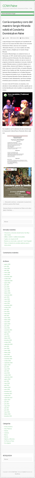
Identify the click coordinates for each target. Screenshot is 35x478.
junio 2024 (6, 297)
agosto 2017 (7, 399)
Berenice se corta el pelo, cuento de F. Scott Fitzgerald (17, 241)
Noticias (27, 38)
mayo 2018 (7, 383)
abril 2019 (6, 371)
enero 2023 (7, 321)
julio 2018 (6, 381)
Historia (6, 430)
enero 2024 (7, 303)
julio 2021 (6, 334)
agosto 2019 (7, 364)
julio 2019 (6, 366)
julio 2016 (6, 410)
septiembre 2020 (8, 344)
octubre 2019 (7, 360)
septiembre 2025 (8, 280)
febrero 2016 (7, 414)
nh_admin (6, 38)
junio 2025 (6, 287)
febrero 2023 (7, 319)
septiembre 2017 (8, 397)
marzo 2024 (7, 301)
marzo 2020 (7, 350)
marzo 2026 (7, 272)
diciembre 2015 (8, 416)
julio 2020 (6, 346)
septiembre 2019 (8, 362)
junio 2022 (6, 325)
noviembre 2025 (8, 276)
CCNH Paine (10, 5)
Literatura (6, 432)
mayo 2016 (7, 412)
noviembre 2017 (8, 393)
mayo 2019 (7, 369)
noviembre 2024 (8, 295)
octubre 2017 (7, 395)
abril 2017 (6, 408)
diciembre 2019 (8, 356)
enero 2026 (7, 274)
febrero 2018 (7, 387)
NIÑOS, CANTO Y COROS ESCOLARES (14, 237)
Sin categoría (7, 443)
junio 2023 (6, 311)
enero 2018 (7, 389)
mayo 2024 (7, 299)
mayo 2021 (7, 336)
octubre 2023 (7, 307)
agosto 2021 (7, 332)
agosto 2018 (7, 379)
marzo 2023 (7, 317)
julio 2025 (6, 284)
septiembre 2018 (8, 377)
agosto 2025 (7, 282)
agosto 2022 (7, 323)
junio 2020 (6, 348)
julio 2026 (6, 266)
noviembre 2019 (8, 358)
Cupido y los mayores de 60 (11, 239)
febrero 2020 (7, 352)
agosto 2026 (7, 264)
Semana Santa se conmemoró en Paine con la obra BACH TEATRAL (17, 209)
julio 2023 (6, 309)
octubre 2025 (7, 278)
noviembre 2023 (8, 305)
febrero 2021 (7, 338)
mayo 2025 (7, 289)
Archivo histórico (8, 426)
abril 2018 (6, 385)
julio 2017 (6, 401)
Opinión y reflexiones (9, 439)
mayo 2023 (7, 313)
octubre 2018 (7, 375)
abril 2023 (6, 315)
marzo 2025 (7, 291)
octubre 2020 (7, 342)
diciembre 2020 (8, 340)
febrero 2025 (7, 293)
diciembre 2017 (8, 391)
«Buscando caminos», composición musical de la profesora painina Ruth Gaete (17, 203)
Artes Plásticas (8, 428)
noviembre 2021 (8, 330)
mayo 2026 (7, 268)
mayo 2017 (7, 405)
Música (23, 38)
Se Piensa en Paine (9, 441)
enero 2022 (7, 328)
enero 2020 (7, 354)
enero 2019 (7, 373)
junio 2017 (6, 403)
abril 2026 (6, 270)
